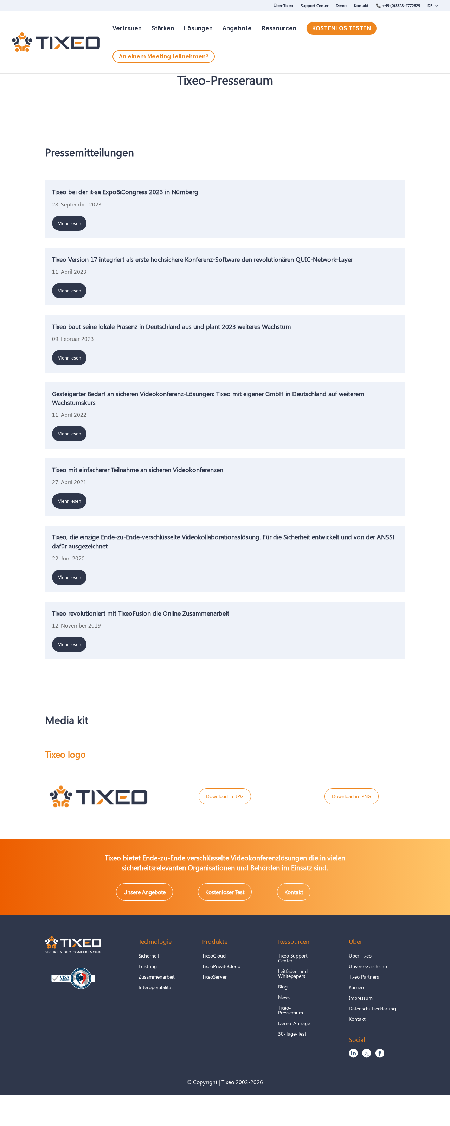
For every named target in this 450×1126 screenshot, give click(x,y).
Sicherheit (149, 956)
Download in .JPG (225, 796)
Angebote (237, 28)
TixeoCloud (214, 956)
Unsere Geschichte (368, 966)
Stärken (163, 28)
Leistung (148, 966)
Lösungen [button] (198, 28)
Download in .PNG (351, 796)
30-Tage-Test (292, 1034)
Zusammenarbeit (157, 977)
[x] (366, 1055)
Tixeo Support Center (293, 958)
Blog (283, 987)
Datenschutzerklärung (372, 1009)
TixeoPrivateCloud (221, 966)
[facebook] (379, 1055)
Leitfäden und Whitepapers (293, 974)
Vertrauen (127, 28)
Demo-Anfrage (294, 1023)
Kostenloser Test (224, 892)
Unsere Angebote (144, 892)
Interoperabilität (156, 988)
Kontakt (361, 5)
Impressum (361, 998)
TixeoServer (214, 977)
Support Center (314, 5)
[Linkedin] (353, 1055)
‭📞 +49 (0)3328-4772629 (398, 5)
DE (430, 5)
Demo (341, 5)
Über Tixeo (283, 5)
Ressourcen (279, 28)
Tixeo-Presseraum (290, 1010)
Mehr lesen (69, 223)
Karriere (357, 988)
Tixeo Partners (364, 977)
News (284, 997)
